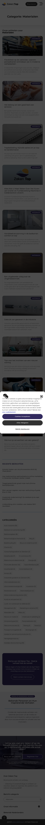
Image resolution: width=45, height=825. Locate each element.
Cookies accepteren (22, 416)
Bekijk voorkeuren (22, 429)
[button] (41, 396)
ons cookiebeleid (8, 412)
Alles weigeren (22, 423)
